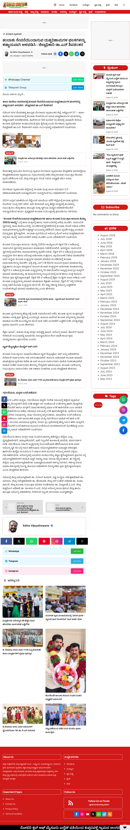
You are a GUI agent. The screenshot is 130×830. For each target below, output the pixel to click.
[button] (123, 5)
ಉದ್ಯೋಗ (86, 5)
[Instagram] (4, 424)
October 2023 (108, 360)
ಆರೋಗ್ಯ (63, 12)
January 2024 (108, 349)
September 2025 (110, 275)
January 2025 (108, 305)
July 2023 (106, 371)
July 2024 (106, 327)
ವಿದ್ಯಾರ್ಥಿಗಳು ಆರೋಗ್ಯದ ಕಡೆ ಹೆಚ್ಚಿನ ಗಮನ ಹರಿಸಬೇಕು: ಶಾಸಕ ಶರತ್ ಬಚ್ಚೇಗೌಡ (117, 107)
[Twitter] (4, 405)
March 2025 (107, 298)
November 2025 (109, 268)
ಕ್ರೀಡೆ (107, 5)
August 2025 (107, 279)
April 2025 (106, 294)
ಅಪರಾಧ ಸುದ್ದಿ (98, 405)
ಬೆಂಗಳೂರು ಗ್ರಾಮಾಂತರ (14, 34)
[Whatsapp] (4, 412)
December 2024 (109, 309)
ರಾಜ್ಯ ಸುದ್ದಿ (34, 12)
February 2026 (108, 257)
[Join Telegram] (123, 420)
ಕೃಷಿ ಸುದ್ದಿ (97, 5)
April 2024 (106, 338)
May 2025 (106, 290)
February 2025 (108, 301)
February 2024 (108, 345)
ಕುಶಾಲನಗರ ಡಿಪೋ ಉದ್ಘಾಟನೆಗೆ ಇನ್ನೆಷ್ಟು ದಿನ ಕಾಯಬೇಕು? (115, 124)
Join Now (78, 79)
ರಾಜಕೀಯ (45, 12)
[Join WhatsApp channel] (123, 400)
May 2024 (106, 334)
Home (61, 5)
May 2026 (106, 246)
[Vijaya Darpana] (15, 5)
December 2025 (109, 264)
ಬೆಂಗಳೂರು (73, 5)
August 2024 (107, 323)
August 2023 (107, 367)
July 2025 (106, 283)
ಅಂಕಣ (54, 12)
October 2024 (108, 316)
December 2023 (109, 353)
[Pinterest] (4, 418)
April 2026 (106, 250)
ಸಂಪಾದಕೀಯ (100, 12)
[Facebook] (4, 399)
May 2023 (106, 378)
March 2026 (107, 253)
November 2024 (109, 312)
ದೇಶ (116, 5)
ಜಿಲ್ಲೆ (26, 12)
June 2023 (106, 375)
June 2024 (106, 331)
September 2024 (110, 320)
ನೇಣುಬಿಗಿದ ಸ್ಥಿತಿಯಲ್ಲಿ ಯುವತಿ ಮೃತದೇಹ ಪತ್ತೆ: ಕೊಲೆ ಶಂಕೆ (115, 141)
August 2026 (107, 235)
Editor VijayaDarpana (21, 52)
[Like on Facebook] (123, 430)
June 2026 (106, 242)
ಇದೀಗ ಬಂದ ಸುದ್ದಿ (15, 12)
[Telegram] (4, 431)
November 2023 (109, 356)
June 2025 (106, 286)
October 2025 (108, 272)
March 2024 (107, 342)
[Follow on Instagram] (123, 410)
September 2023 (110, 364)
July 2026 (106, 239)
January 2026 (108, 261)
